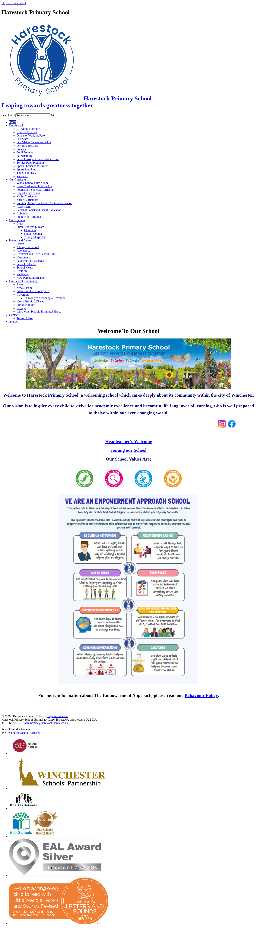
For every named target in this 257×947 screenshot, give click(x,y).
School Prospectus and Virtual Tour (38, 159)
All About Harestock (29, 128)
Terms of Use (25, 318)
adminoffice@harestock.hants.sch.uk (46, 723)
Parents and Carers (20, 240)
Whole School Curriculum (32, 182)
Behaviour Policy (201, 695)
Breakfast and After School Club (36, 254)
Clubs (20, 223)
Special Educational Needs (32, 166)
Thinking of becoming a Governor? (45, 298)
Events (21, 284)
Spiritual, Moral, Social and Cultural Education (44, 203)
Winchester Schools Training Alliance (39, 311)
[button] (58, 114)
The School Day (26, 172)
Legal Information (57, 716)
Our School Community (23, 281)
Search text (8, 115)
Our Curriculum (18, 179)
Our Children (17, 220)
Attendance (23, 250)
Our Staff (22, 138)
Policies (21, 149)
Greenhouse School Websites (22, 732)
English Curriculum (28, 193)
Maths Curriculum (27, 196)
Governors (23, 294)
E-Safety (22, 213)
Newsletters (23, 257)
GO (53, 115)
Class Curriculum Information (34, 186)
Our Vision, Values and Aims (34, 142)
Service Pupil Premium (30, 162)
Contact (13, 314)
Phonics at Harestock (29, 216)
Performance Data (27, 145)
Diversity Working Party (31, 135)
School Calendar (26, 264)
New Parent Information (31, 277)
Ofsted (20, 243)
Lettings (21, 308)
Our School (16, 125)
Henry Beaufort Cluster (30, 301)
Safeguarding (24, 155)
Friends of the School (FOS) (33, 291)
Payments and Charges (30, 260)
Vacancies (22, 176)
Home (12, 122)
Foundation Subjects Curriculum (36, 189)
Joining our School (28, 247)
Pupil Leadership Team (30, 226)
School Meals (25, 267)
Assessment (23, 206)
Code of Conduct (27, 132)
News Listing (25, 287)
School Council (33, 233)
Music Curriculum (27, 199)
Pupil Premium (25, 152)
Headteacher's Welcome (128, 441)
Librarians (30, 230)
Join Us (13, 321)
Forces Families (26, 304)
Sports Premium (26, 169)
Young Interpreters (35, 237)
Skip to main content (14, 3)
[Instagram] (222, 426)
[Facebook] (232, 426)
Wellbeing (23, 274)
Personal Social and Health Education (39, 210)
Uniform (22, 270)
